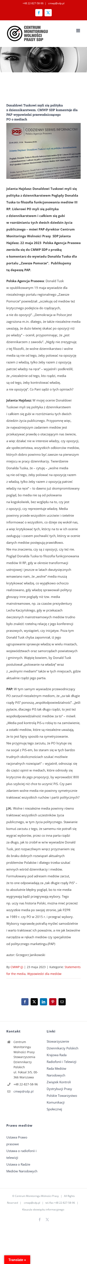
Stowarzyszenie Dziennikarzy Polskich (62, 1044)
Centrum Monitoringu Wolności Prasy (37, 1196)
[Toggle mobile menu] (78, 30)
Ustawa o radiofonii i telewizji (21, 1154)
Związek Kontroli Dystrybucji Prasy (59, 1085)
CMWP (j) (17, 967)
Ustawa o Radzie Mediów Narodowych (21, 1167)
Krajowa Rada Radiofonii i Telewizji (61, 1058)
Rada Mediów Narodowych (56, 1071)
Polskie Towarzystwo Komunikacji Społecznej (62, 1102)
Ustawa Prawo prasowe (16, 1140)
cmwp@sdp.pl (56, 3)
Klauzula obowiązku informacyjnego (43, 1209)
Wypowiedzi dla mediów (44, 974)
